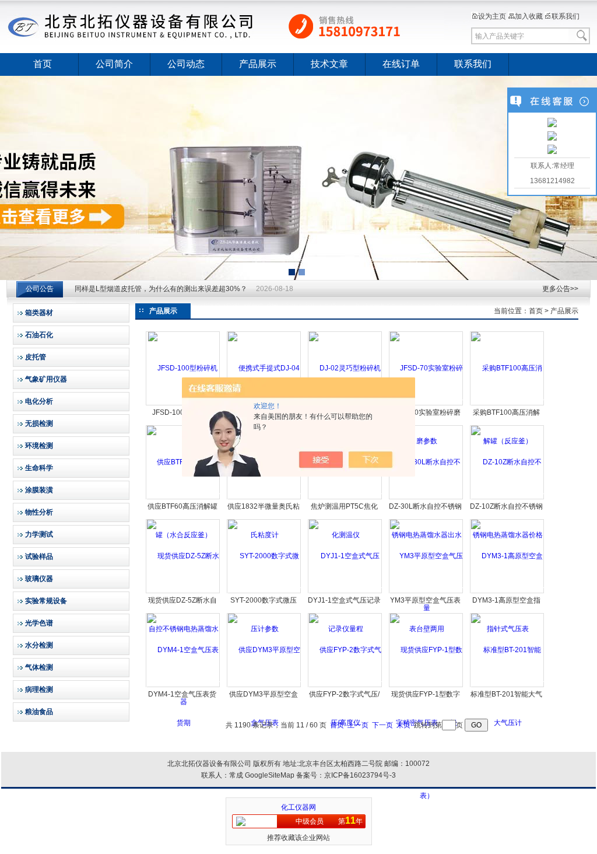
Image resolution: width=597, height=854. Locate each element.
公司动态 (186, 64)
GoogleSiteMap (269, 775)
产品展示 (257, 64)
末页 (403, 725)
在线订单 (401, 64)
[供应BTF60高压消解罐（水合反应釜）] (183, 498)
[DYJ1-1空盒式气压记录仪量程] (345, 592)
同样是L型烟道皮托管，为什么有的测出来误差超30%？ (161, 289)
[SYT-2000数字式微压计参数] (264, 592)
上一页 (357, 725)
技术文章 (329, 64)
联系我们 (566, 16)
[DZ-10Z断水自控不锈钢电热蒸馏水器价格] (507, 498)
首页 (42, 64)
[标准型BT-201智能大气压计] (507, 686)
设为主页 (492, 16)
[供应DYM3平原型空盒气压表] (264, 686)
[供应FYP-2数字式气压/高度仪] (345, 686)
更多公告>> (560, 289)
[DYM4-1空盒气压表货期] (183, 686)
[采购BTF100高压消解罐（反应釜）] (507, 404)
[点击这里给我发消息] (552, 124)
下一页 (382, 725)
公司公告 (40, 289)
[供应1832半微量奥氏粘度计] (264, 498)
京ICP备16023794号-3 (360, 775)
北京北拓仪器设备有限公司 (225, 26)
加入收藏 (529, 16)
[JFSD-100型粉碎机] (183, 368)
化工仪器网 (298, 807)
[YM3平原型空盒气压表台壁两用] (426, 592)
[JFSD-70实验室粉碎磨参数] (426, 404)
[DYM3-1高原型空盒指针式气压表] (507, 592)
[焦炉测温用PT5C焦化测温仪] (345, 498)
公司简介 (114, 64)
